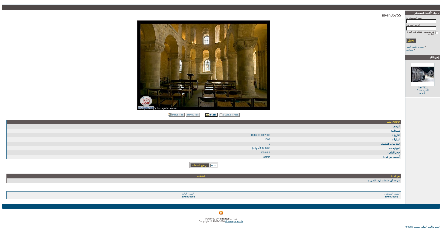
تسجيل (409, 49)
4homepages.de (234, 221)
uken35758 (188, 196)
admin (266, 156)
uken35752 (391, 196)
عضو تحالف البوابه (430, 226)
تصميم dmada (412, 226)
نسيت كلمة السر (415, 46)
